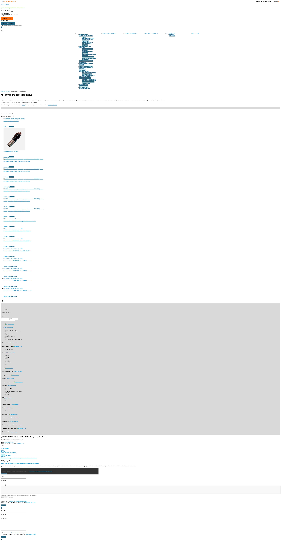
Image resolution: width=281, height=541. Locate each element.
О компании (171, 33)
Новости (172, 35)
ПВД (7, 390)
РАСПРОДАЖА (7, 312)
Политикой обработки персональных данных (40, 471)
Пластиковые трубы (86, 35)
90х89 (7, 360)
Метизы (81, 68)
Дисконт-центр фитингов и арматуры (13, 7)
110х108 (8, 361)
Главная (3, 91)
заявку (23, 105)
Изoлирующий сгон (11, 330)
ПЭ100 (7, 393)
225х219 (8, 364)
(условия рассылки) (31, 502)
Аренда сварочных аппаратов (8, 452)
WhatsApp (5, 23)
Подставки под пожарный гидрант (88, 74)
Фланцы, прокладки (86, 67)
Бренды (3, 451)
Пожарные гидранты (89, 72)
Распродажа (83, 34)
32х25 (7, 355)
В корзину (11, 126)
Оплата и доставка (151, 33)
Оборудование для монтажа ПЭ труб (85, 77)
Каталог (79, 33)
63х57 (7, 358)
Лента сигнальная (10, 336)
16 (6, 410)
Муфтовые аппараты (89, 79)
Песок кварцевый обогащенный (14, 391)
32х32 (7, 357)
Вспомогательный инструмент (88, 82)
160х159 (8, 363)
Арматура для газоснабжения (84, 88)
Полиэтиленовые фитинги (85, 47)
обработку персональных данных (18, 501)
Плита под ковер (10, 337)
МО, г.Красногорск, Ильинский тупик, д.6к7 (7, 11)
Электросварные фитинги (87, 49)
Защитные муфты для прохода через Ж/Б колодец (89, 58)
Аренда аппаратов (131, 33)
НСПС (7, 333)
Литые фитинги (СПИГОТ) (87, 52)
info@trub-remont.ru (5, 15)
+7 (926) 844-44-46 (52, 105)
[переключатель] (9, 324)
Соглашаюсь (4, 473)
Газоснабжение (10, 349)
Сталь (7, 394)
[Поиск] (1, 27)
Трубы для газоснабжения (87, 42)
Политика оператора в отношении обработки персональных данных (19, 458)
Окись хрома (9, 388)
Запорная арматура (85, 66)
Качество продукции (109, 33)
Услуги (171, 34)
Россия (7, 310)
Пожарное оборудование (84, 71)
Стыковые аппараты (89, 80)
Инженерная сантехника (83, 85)
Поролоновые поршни (86, 44)
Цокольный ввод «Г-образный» (14, 339)
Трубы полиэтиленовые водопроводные (88, 38)
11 (6, 400)
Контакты (195, 33)
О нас (2, 450)
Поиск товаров (4, 25)
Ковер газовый (9, 334)
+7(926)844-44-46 (20, 443)
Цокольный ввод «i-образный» (13, 332)
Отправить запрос (7, 18)
